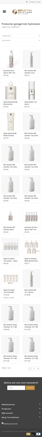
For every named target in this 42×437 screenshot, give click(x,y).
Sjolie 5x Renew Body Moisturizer (31, 260)
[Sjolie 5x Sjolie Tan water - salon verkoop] (10, 247)
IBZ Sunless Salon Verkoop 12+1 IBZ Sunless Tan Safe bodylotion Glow (10, 326)
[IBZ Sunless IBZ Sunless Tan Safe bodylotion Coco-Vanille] (31, 122)
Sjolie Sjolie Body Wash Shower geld (10, 134)
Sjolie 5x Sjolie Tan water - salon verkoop (10, 260)
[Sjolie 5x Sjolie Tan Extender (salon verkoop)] (10, 278)
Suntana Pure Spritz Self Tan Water (9, 71)
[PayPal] (28, 434)
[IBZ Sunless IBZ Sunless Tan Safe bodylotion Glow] (31, 184)
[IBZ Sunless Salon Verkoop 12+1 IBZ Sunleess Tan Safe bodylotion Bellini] (10, 344)
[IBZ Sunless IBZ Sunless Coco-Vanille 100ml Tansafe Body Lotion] (31, 59)
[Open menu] (4, 11)
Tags (8, 27)
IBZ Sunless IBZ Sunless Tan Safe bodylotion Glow (31, 197)
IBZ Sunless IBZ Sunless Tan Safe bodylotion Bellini (10, 166)
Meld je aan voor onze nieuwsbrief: (21, 383)
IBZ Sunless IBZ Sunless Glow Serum (9, 228)
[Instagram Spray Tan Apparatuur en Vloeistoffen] (23, 394)
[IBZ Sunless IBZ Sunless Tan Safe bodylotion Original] (10, 184)
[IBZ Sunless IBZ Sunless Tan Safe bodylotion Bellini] (10, 153)
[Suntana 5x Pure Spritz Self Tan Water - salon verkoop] (31, 216)
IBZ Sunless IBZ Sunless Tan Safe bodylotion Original (10, 197)
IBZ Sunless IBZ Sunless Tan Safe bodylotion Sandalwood (31, 166)
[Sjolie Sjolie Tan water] (31, 90)
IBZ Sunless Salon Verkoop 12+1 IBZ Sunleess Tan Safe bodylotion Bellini (10, 357)
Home (4, 27)
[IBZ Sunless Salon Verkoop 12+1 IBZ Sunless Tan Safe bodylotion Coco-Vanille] (31, 313)
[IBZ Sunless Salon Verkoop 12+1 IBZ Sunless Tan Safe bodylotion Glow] (10, 313)
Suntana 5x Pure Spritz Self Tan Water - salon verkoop (31, 228)
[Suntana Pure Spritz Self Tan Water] (10, 59)
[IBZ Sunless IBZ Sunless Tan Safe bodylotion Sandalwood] (31, 153)
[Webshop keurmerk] (21, 423)
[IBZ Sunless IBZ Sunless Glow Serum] (10, 216)
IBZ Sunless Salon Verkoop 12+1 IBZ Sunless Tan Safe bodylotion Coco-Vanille (31, 326)
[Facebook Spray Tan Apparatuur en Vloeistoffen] (19, 394)
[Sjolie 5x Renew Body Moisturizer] (31, 247)
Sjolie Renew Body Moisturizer (10, 103)
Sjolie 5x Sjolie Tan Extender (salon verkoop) (9, 291)
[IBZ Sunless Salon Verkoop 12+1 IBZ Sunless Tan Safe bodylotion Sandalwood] (31, 344)
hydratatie (15, 27)
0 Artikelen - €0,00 (34, 2)
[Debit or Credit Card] (33, 434)
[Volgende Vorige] (38, 368)
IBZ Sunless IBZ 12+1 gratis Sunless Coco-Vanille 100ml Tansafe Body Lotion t (30, 291)
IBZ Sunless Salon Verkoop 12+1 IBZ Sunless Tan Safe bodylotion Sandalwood (31, 357)
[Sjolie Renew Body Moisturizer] (10, 90)
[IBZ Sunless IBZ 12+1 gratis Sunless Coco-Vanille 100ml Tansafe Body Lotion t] (31, 278)
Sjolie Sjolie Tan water (31, 103)
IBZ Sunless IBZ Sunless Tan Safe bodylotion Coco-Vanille (31, 134)
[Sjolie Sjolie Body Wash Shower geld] (10, 122)
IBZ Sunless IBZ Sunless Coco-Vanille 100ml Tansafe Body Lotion (30, 71)
